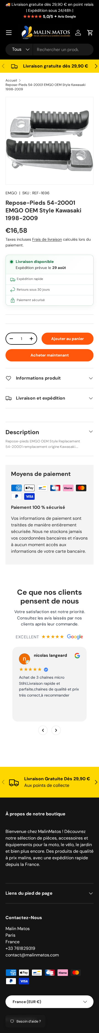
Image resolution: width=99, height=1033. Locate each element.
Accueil (11, 80)
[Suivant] (56, 730)
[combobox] (50, 49)
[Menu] (9, 33)
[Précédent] (43, 730)
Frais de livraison (47, 239)
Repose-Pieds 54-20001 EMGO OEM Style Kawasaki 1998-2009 (46, 87)
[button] (90, 33)
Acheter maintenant (50, 355)
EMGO (11, 192)
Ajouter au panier (67, 338)
